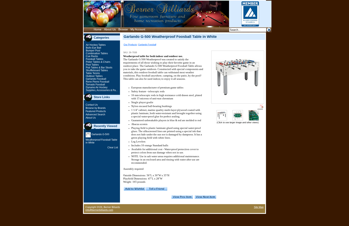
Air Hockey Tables (95, 45)
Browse (123, 29)
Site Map (259, 207)
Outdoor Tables (94, 76)
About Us (110, 29)
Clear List (112, 147)
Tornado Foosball (95, 84)
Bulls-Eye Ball (93, 47)
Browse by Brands (96, 108)
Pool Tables (92, 64)
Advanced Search (95, 114)
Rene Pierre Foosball (97, 81)
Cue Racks (91, 56)
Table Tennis (92, 73)
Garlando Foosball (95, 78)
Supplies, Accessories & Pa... (101, 90)
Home (97, 29)
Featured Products (96, 111)
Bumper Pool (92, 50)
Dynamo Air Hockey (96, 87)
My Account (137, 29)
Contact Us (92, 104)
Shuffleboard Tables (96, 70)
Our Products (130, 44)
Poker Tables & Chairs (97, 61)
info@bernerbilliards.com (99, 210)
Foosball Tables (94, 59)
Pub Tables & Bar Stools (98, 67)
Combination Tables (96, 53)
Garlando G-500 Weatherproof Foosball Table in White (101, 138)
